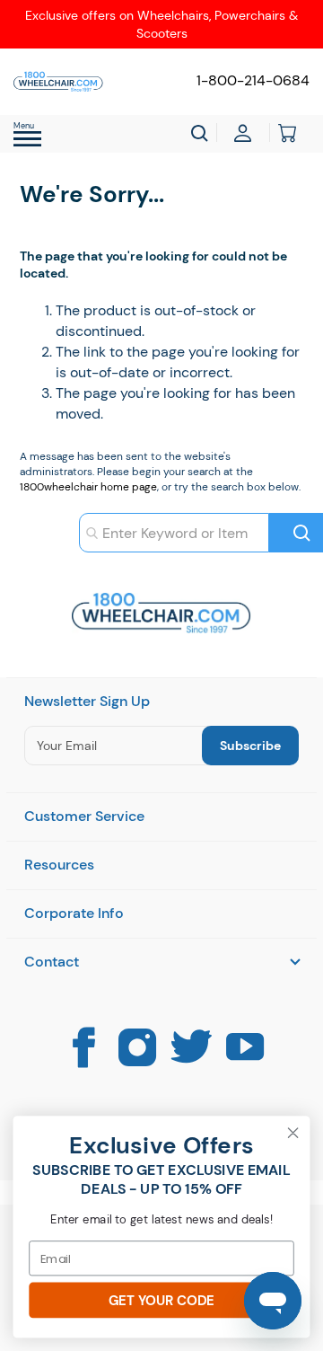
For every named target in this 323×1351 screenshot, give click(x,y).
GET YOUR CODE (161, 1300)
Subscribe (250, 745)
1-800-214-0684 (253, 80)
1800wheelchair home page (88, 487)
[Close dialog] (293, 1132)
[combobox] (174, 532)
